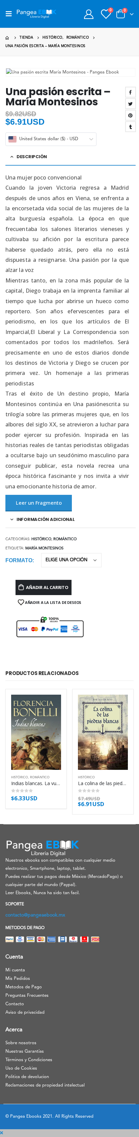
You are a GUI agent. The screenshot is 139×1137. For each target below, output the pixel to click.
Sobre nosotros (20, 1043)
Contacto (14, 1004)
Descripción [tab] (32, 156)
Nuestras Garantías (24, 1051)
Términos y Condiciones (28, 1060)
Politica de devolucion (27, 1077)
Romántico (65, 539)
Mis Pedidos (17, 978)
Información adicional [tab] (46, 519)
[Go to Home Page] (7, 38)
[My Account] (88, 14)
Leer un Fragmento (39, 502)
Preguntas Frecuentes (27, 995)
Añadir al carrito (47, 587)
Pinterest (130, 115)
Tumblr (130, 126)
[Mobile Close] (1, 1133)
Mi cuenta (15, 970)
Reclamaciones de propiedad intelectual (45, 1085)
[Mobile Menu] (10, 14)
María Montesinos (44, 548)
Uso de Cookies (21, 1068)
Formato (18, 560)
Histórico (41, 539)
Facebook (130, 92)
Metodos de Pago (23, 987)
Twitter (130, 103)
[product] (36, 732)
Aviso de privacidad (25, 1012)
